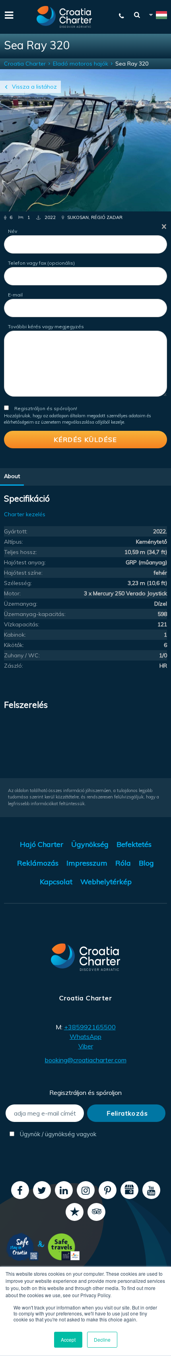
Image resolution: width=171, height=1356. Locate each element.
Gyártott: (15, 531)
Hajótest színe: (23, 572)
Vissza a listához (34, 86)
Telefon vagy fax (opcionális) (41, 263)
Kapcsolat (56, 881)
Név (12, 231)
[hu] (157, 16)
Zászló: (13, 665)
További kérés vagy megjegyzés (46, 326)
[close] (164, 226)
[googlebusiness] (129, 1190)
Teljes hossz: (20, 552)
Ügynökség (90, 844)
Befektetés (134, 844)
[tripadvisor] (96, 1212)
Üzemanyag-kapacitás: (35, 614)
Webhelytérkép (106, 881)
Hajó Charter (41, 844)
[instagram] (86, 1190)
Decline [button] (102, 1339)
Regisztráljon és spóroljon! (45, 408)
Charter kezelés (24, 514)
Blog (146, 863)
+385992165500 (90, 1027)
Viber (85, 1046)
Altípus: (13, 541)
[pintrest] (108, 1190)
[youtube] (151, 1190)
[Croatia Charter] (64, 17)
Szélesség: (18, 583)
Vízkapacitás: (21, 624)
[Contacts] (121, 16)
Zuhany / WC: (22, 655)
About (12, 476)
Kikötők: (14, 645)
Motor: (12, 593)
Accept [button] (68, 1339)
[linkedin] (64, 1190)
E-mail (15, 295)
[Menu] (8, 14)
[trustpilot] (75, 1212)
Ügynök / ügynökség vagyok (51, 1134)
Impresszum (86, 863)
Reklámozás (37, 863)
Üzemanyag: (20, 603)
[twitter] (42, 1190)
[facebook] (20, 1190)
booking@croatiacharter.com (85, 1060)
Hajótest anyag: (25, 562)
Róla (123, 863)
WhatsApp (85, 1036)
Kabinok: (15, 634)
